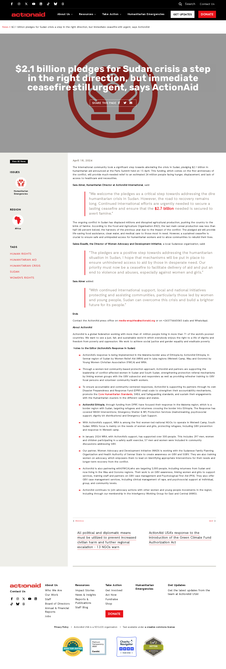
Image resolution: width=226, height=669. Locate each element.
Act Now (111, 595)
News (5, 27)
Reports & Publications (83, 601)
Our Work (51, 595)
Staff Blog (81, 607)
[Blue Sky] (55, 4)
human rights (20, 254)
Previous (79, 521)
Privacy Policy (61, 627)
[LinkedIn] (41, 4)
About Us (63, 14)
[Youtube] (34, 4)
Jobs (48, 616)
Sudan (15, 272)
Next (211, 521)
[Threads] (63, 4)
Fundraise (111, 599)
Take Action (110, 14)
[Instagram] (19, 4)
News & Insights (85, 595)
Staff (48, 599)
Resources (86, 14)
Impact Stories (85, 590)
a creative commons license (160, 627)
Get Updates (182, 14)
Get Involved (113, 590)
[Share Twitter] (125, 103)
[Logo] (28, 14)
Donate (207, 15)
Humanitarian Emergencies (146, 14)
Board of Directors (57, 604)
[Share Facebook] (119, 103)
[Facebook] (12, 4)
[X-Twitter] (26, 4)
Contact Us (207, 4)
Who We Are (53, 590)
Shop (108, 604)
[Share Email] (131, 103)
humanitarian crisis (25, 266)
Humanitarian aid (23, 260)
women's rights (22, 278)
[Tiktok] (48, 4)
